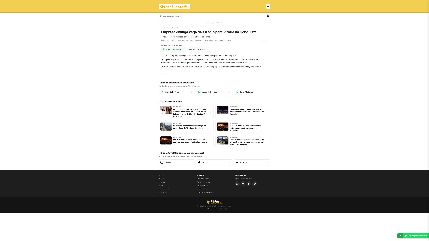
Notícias (161, 179)
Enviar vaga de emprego (205, 192)
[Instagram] (237, 183)
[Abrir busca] (268, 16)
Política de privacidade (221, 209)
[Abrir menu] (268, 6)
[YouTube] (243, 183)
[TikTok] (249, 183)
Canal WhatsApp (202, 185)
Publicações (163, 192)
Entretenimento (164, 189)
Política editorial (206, 209)
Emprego (162, 182)
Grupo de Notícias (203, 179)
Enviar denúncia (202, 189)
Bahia (161, 185)
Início (162, 28)
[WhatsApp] (254, 183)
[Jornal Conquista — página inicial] (214, 202)
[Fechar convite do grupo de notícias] (400, 235)
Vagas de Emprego (203, 182)
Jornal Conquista (225, 41)
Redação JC (212, 41)
